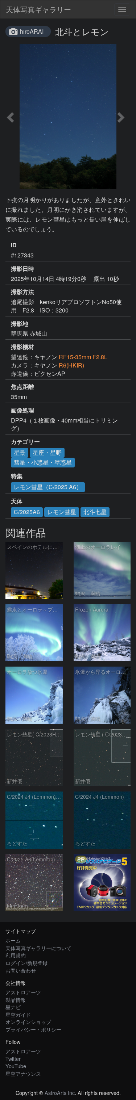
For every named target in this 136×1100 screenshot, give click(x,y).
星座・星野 (47, 452)
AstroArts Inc (60, 1092)
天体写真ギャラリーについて (38, 948)
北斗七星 (95, 512)
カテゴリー (25, 442)
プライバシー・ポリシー (33, 1029)
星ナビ (13, 1007)
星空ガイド (18, 1014)
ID (14, 245)
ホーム (13, 940)
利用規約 (15, 955)
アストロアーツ (23, 992)
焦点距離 (22, 387)
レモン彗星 (61, 512)
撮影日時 (22, 269)
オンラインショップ (28, 1021)
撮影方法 (22, 292)
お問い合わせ (20, 970)
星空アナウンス (23, 1073)
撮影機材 (22, 347)
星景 (19, 452)
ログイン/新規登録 (26, 962)
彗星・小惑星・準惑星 (43, 462)
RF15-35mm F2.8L (83, 357)
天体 (16, 501)
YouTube (15, 1066)
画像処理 (22, 410)
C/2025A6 (27, 512)
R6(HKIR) (71, 365)
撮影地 (19, 324)
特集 (16, 476)
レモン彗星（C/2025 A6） (48, 487)
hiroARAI (32, 31)
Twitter (13, 1058)
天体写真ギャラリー (38, 9)
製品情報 (15, 999)
